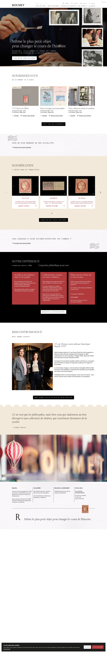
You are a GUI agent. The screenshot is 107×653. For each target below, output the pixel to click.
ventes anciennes (53, 5)
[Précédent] (7, 192)
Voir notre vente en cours (24, 58)
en (105, 2)
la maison (92, 5)
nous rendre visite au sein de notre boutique (53, 397)
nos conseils (82, 5)
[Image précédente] (14, 186)
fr (102, 2)
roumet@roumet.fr (80, 492)
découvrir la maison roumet (53, 312)
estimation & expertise (68, 5)
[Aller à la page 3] (55, 213)
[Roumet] (18, 5)
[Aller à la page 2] (53, 213)
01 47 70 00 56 (74, 297)
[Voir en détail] (37, 194)
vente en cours (41, 5)
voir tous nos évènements (53, 124)
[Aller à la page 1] (52, 213)
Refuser (87, 647)
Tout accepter (97, 647)
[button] (25, 192)
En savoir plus (6, 649)
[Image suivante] (37, 186)
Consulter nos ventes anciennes (53, 220)
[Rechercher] (37, 3)
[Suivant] (100, 192)
